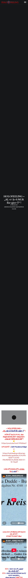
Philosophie (12, 206)
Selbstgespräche (20, 206)
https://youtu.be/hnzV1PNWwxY (14, 443)
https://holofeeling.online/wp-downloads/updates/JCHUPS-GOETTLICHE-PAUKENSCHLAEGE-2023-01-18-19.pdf (14, 457)
